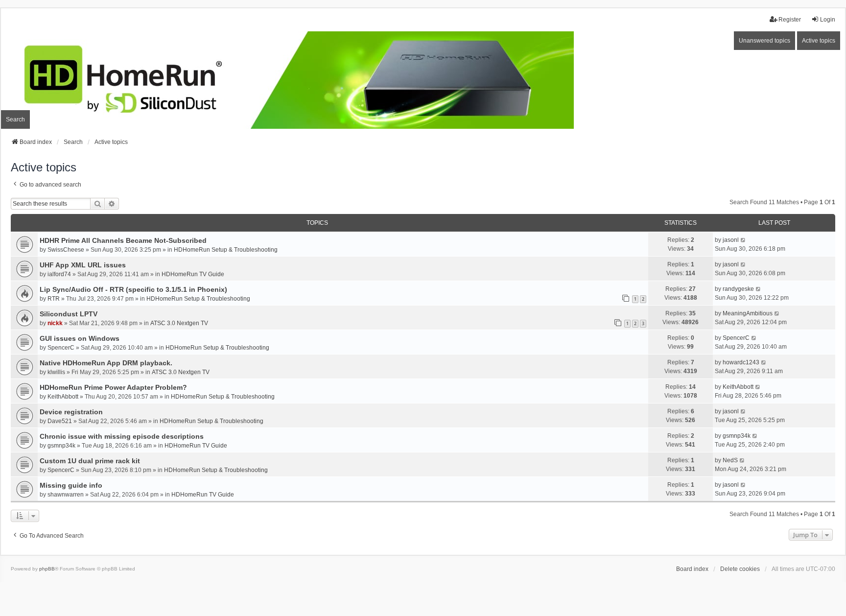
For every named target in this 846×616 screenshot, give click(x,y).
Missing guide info (71, 485)
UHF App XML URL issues (83, 265)
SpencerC (60, 347)
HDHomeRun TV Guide (193, 274)
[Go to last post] (743, 240)
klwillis (56, 372)
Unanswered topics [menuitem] (764, 40)
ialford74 (59, 274)
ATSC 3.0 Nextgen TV (179, 323)
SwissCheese (65, 249)
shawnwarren (65, 494)
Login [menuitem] (827, 19)
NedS (730, 460)
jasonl (731, 240)
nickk (55, 323)
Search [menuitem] (15, 119)
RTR (53, 298)
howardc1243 (741, 362)
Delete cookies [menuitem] (740, 569)
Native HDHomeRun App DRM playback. (106, 363)
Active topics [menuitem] (818, 40)
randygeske (738, 288)
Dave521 (59, 421)
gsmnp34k (61, 445)
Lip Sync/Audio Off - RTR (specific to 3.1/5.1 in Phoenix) (133, 289)
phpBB (47, 568)
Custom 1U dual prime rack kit (90, 461)
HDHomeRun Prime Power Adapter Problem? (113, 387)
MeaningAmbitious (748, 313)
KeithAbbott (62, 396)
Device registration (71, 412)
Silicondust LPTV (68, 314)
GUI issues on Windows (79, 338)
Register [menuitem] (789, 19)
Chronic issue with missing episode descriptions (122, 436)
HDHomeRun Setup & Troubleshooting (226, 249)
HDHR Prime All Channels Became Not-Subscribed (123, 240)
